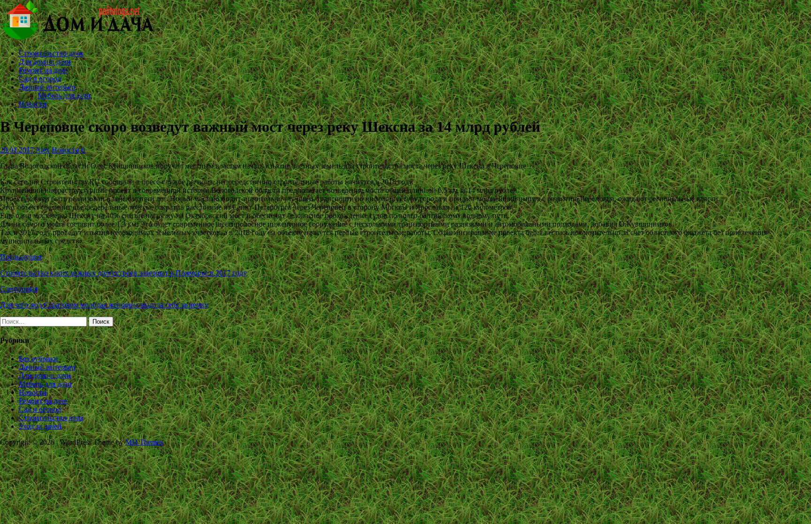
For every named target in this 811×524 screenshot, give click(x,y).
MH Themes (144, 442)
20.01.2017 (17, 150)
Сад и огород (40, 79)
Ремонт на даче (43, 70)
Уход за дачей (40, 426)
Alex (42, 150)
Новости (32, 104)
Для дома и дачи (45, 62)
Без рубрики (38, 359)
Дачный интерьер (47, 87)
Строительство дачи (51, 53)
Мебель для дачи (64, 95)
